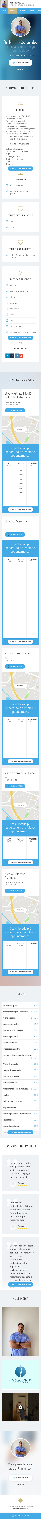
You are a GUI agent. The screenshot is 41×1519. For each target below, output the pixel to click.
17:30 (21, 484)
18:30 (21, 493)
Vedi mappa (20, 429)
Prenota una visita (22, 1516)
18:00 (21, 488)
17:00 (21, 479)
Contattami (20, 69)
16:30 (21, 475)
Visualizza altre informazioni (20, 168)
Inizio (4, 11)
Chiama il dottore (16, 410)
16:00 (21, 470)
